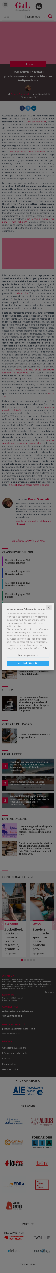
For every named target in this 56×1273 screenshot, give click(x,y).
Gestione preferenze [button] (28, 655)
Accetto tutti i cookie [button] (28, 663)
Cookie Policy (42, 648)
